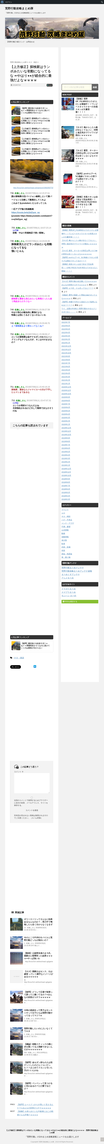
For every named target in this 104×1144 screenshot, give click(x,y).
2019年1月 (66, 465)
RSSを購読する (70, 601)
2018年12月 (66, 469)
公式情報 (65, 530)
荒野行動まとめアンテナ (73, 568)
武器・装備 (66, 547)
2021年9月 (66, 356)
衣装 (63, 550)
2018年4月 (66, 496)
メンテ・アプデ (68, 523)
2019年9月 (66, 438)
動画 (63, 533)
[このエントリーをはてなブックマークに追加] (35, 666)
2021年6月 (66, 367)
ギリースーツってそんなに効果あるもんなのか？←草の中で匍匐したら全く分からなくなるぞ (38, 922)
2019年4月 (66, 455)
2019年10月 (66, 435)
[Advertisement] (40, 54)
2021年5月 (66, 370)
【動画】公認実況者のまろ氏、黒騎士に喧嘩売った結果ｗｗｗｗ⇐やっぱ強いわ (38, 955)
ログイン (8, 2)
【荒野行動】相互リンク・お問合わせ (20, 42)
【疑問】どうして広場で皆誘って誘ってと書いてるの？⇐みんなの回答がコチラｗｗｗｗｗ (38, 994)
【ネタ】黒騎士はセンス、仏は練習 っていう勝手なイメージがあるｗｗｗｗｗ (38, 974)
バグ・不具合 (67, 520)
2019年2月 (66, 462)
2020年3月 (66, 418)
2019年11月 (66, 431)
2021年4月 (66, 373)
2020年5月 (66, 411)
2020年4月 (66, 414)
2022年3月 (66, 336)
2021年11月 (66, 350)
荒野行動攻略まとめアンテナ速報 (77, 571)
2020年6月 (66, 407)
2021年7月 (66, 363)
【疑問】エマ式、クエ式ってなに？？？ (77, 288)
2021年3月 (66, 377)
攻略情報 (65, 537)
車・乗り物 (66, 557)
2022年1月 (66, 343)
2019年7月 (66, 445)
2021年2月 (66, 380)
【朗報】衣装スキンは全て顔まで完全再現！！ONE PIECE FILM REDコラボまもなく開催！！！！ (86, 202)
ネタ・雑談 (19, 658)
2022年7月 (66, 322)
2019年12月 (66, 428)
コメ (49, 85)
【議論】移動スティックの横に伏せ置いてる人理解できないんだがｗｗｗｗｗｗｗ (38, 1046)
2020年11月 (66, 390)
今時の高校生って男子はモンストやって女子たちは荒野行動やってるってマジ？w (38, 1013)
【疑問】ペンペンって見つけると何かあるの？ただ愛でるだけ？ (38, 1086)
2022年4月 (66, 333)
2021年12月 (66, 346)
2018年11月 (66, 472)
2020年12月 (66, 387)
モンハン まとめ (69, 596)
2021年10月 (66, 353)
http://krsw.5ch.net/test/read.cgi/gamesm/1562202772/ (33, 188)
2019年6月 (66, 448)
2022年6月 (66, 326)
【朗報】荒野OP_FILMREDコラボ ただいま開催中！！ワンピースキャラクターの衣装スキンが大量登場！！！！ (80, 233)
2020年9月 (66, 397)
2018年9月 (66, 479)
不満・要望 (66, 527)
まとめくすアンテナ (71, 574)
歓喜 (63, 544)
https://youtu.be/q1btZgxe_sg (25, 212)
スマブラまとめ (69, 592)
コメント (18, 772)
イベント (65, 510)
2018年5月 (66, 492)
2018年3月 (66, 499)
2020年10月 (66, 394)
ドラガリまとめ (69, 589)
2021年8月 (66, 360)
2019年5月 (66, 452)
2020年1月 (66, 424)
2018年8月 (66, 482)
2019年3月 (66, 458)
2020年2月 (66, 421)
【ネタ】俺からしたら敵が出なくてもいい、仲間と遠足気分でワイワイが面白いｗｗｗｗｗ (79, 243)
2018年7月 (66, 486)
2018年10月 (66, 475)
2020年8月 (66, 401)
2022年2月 (66, 339)
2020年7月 (66, 404)
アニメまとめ (68, 578)
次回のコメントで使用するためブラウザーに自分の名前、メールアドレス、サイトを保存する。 (31, 802)
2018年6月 (66, 489)
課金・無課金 (67, 554)
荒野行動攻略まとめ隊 (19, 8)
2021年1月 (66, 384)
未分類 (64, 540)
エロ (63, 513)
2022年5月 (66, 329)
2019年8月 (66, 441)
